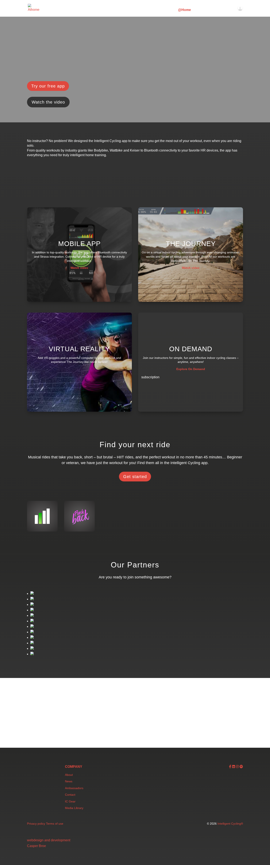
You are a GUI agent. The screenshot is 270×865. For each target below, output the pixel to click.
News (68, 781)
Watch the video (48, 102)
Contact (70, 794)
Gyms (145, 10)
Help (221, 10)
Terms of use (54, 823)
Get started (135, 476)
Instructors (164, 10)
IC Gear (70, 801)
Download (204, 10)
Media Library (74, 808)
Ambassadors (74, 788)
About (69, 774)
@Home (184, 10)
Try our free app (48, 86)
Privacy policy (36, 823)
